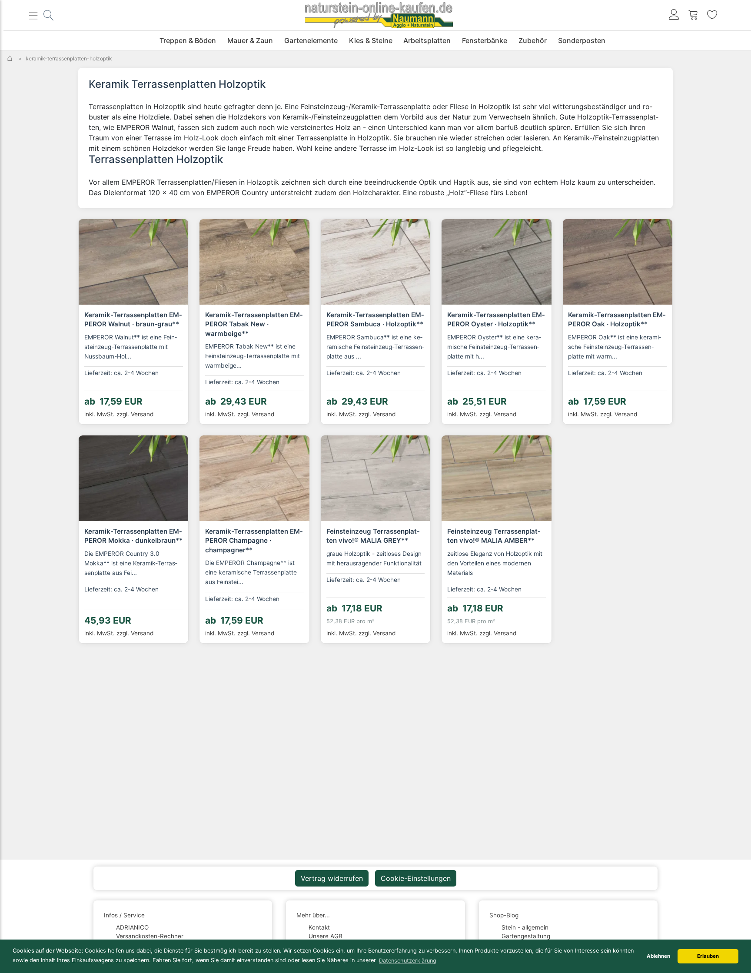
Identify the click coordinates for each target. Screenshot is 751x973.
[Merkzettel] (712, 15)
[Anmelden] (674, 15)
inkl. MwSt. (107, 414)
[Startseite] (10, 58)
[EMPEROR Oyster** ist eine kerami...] (496, 262)
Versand (142, 414)
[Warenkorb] (693, 15)
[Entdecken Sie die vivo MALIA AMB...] (496, 478)
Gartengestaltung (526, 936)
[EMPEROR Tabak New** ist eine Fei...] (254, 262)
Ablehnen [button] (658, 956)
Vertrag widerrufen (332, 878)
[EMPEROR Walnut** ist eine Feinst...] (133, 262)
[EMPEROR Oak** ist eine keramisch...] (617, 262)
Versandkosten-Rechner (149, 936)
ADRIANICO (132, 927)
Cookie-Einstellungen (416, 878)
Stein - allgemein (525, 927)
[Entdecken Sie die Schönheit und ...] (375, 478)
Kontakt (319, 927)
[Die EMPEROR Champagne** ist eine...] (254, 478)
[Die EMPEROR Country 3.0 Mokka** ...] (133, 478)
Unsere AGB (325, 936)
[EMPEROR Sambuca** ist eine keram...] (375, 262)
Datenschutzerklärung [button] (407, 960)
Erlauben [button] (708, 956)
